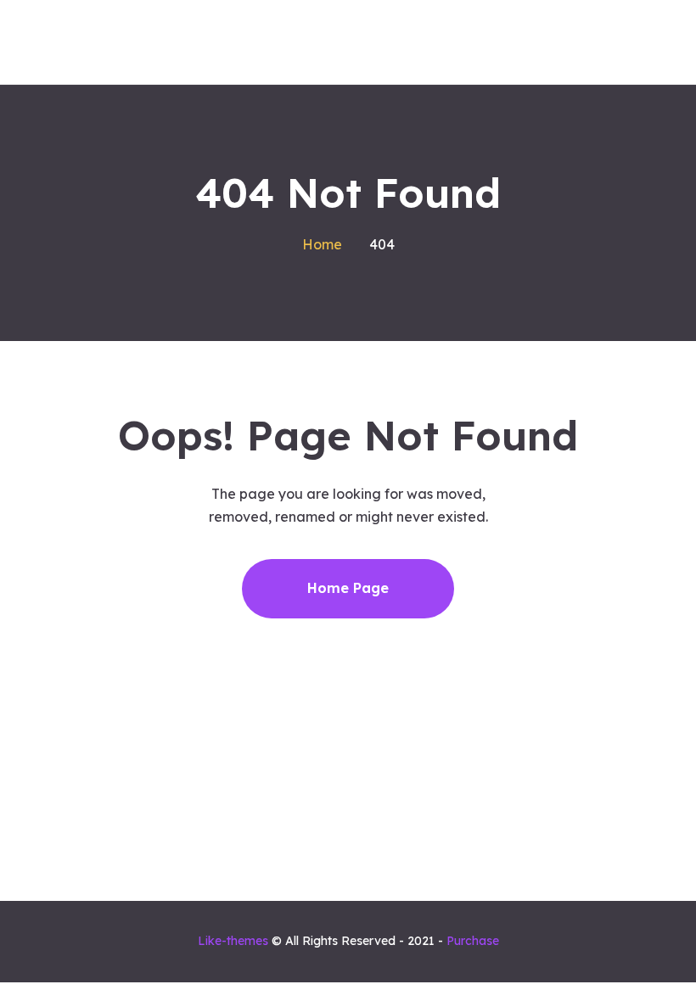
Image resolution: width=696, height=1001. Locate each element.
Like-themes (233, 940)
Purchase (472, 940)
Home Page (348, 587)
